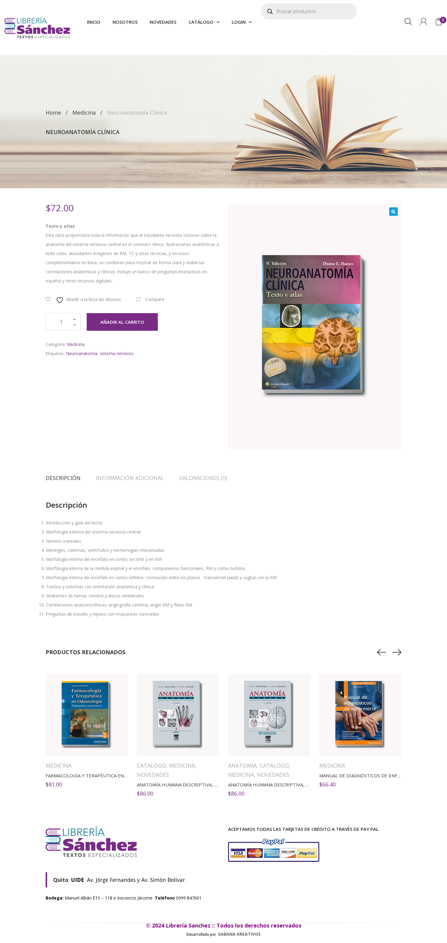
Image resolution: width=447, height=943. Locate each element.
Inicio (93, 22)
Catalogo (151, 765)
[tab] (67, 477)
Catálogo (201, 22)
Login (239, 22)
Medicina (84, 112)
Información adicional (130, 478)
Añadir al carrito (122, 322)
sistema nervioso (116, 353)
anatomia (242, 765)
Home (53, 112)
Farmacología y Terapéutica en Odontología (102, 775)
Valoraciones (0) (203, 478)
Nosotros (125, 22)
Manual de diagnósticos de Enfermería (368, 775)
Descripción (63, 478)
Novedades (163, 22)
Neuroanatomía (81, 353)
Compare (155, 299)
